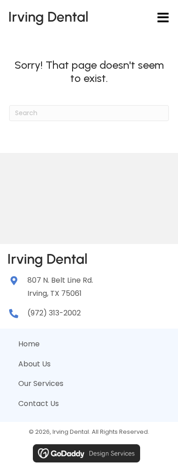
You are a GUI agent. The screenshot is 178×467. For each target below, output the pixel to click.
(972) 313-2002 (54, 313)
